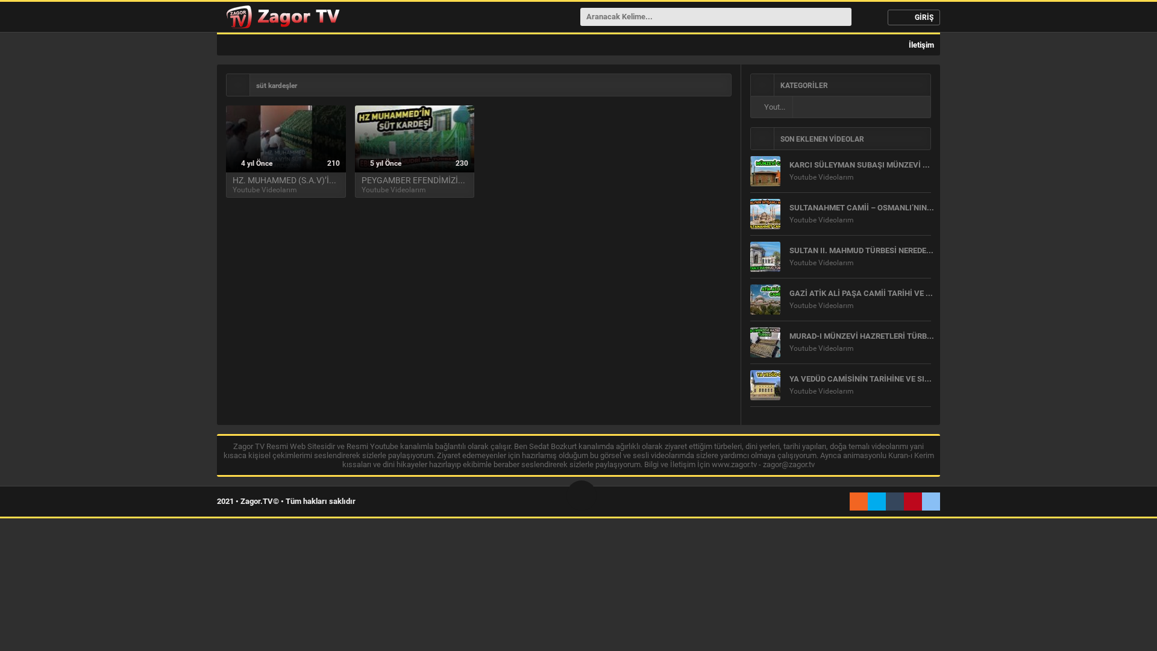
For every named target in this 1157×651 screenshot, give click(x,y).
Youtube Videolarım (777, 107)
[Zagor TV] (281, 17)
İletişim (920, 44)
